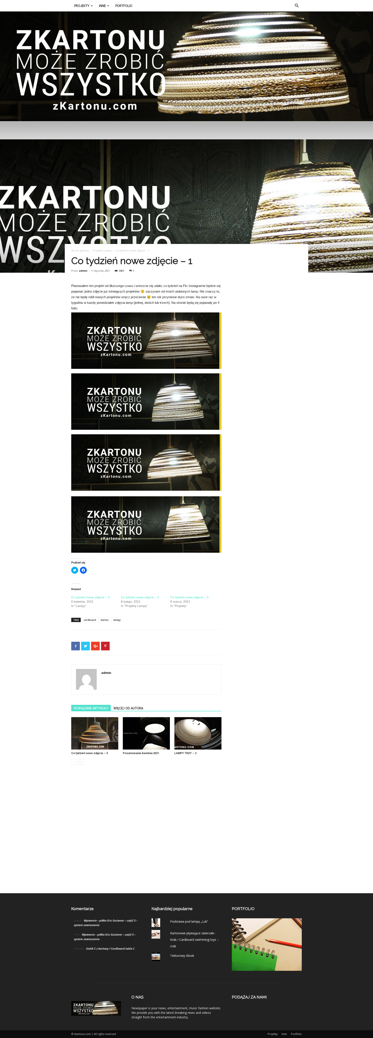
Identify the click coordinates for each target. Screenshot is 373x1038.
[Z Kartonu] (186, 66)
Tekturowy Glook (182, 956)
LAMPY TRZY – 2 (185, 753)
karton (105, 619)
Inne (102, 6)
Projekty (81, 6)
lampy (117, 619)
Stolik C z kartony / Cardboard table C (110, 948)
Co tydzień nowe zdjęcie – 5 (89, 753)
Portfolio (123, 6)
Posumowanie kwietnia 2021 (141, 753)
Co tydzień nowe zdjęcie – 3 (189, 597)
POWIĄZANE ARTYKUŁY (91, 708)
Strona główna (80, 250)
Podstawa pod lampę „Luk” (189, 921)
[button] (296, 6)
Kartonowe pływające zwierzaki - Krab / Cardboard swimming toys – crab (194, 939)
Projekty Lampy (102, 250)
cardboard (90, 619)
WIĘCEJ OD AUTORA (128, 708)
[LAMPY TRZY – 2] (197, 733)
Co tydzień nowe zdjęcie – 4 (90, 597)
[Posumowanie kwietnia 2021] (146, 733)
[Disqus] (146, 833)
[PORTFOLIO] (267, 970)
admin (83, 270)
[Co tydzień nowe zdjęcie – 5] (94, 733)
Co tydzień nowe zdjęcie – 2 (140, 597)
